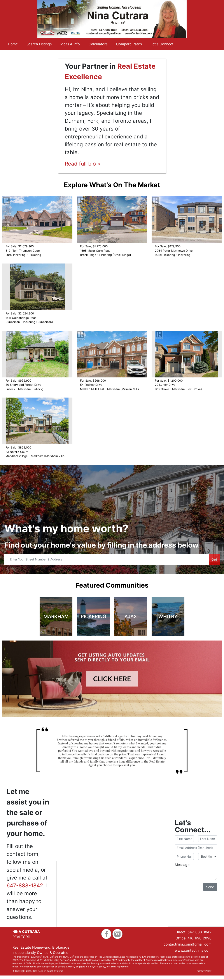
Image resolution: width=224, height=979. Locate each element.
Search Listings (39, 44)
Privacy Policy (204, 971)
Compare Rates (129, 44)
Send (210, 887)
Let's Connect (161, 44)
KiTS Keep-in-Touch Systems (48, 971)
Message (182, 864)
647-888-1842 (25, 885)
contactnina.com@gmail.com (188, 944)
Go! (214, 559)
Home (13, 44)
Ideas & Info (70, 44)
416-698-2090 (199, 938)
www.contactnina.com (193, 950)
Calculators (98, 44)
